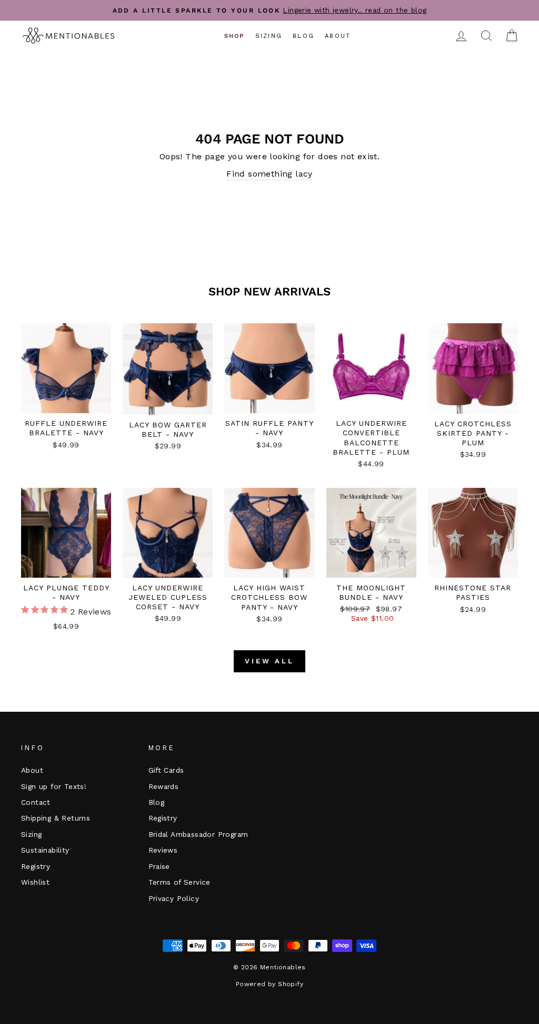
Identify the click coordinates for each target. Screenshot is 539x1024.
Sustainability (45, 850)
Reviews (163, 850)
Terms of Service (179, 882)
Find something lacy (269, 174)
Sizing (269, 36)
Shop (234, 36)
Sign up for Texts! (53, 786)
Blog (303, 36)
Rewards (163, 786)
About (338, 36)
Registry (35, 866)
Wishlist (35, 882)
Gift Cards (166, 770)
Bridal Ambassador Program (198, 834)
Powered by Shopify (269, 984)
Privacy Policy (173, 898)
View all (269, 661)
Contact (36, 802)
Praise (159, 866)
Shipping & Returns (55, 818)
